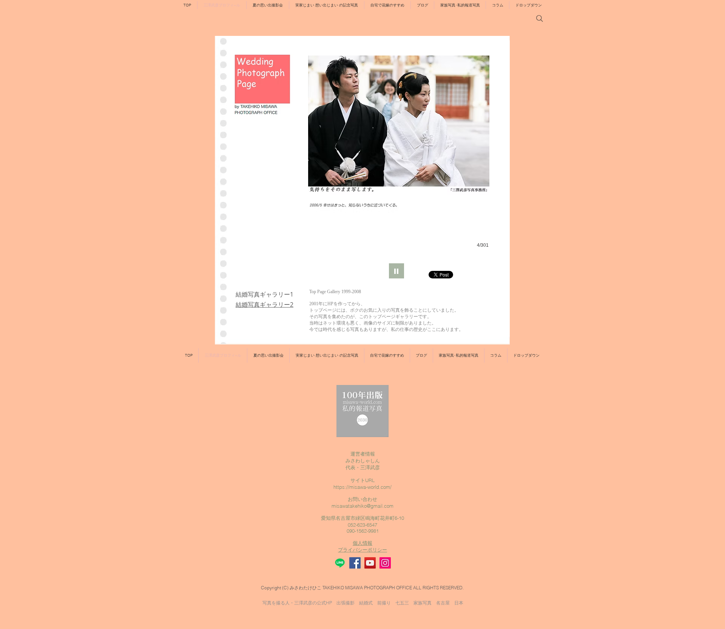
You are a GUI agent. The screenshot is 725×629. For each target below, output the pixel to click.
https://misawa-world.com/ (362, 487)
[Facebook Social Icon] (355, 563)
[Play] (396, 270)
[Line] (340, 563)
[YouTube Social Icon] (370, 563)
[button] (460, 5)
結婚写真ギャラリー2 (264, 304)
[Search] (540, 18)
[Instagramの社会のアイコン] (385, 563)
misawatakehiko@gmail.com (362, 506)
